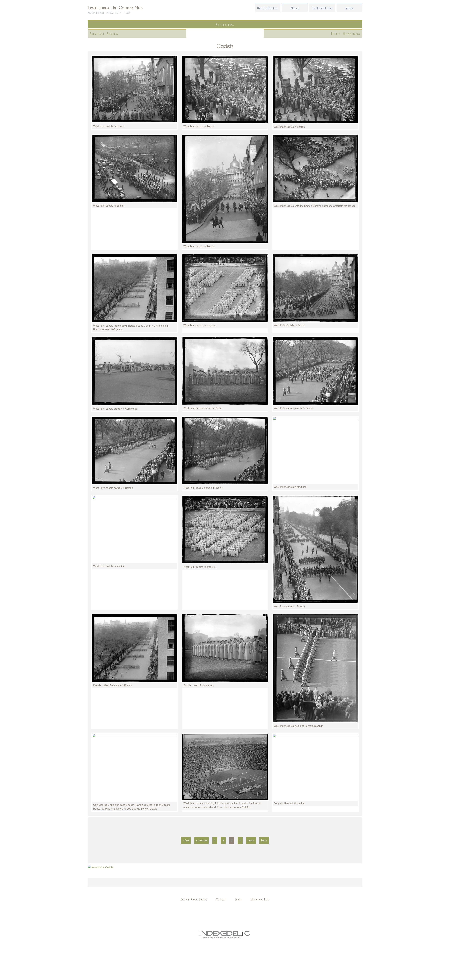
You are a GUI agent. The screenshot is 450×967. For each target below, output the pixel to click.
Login (238, 899)
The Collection (268, 8)
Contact (221, 899)
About (295, 8)
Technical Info (322, 8)
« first (186, 840)
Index (349, 8)
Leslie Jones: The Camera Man (115, 7)
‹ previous (201, 840)
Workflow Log (260, 899)
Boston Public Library (194, 899)
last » (264, 840)
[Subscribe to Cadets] (100, 867)
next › (251, 840)
